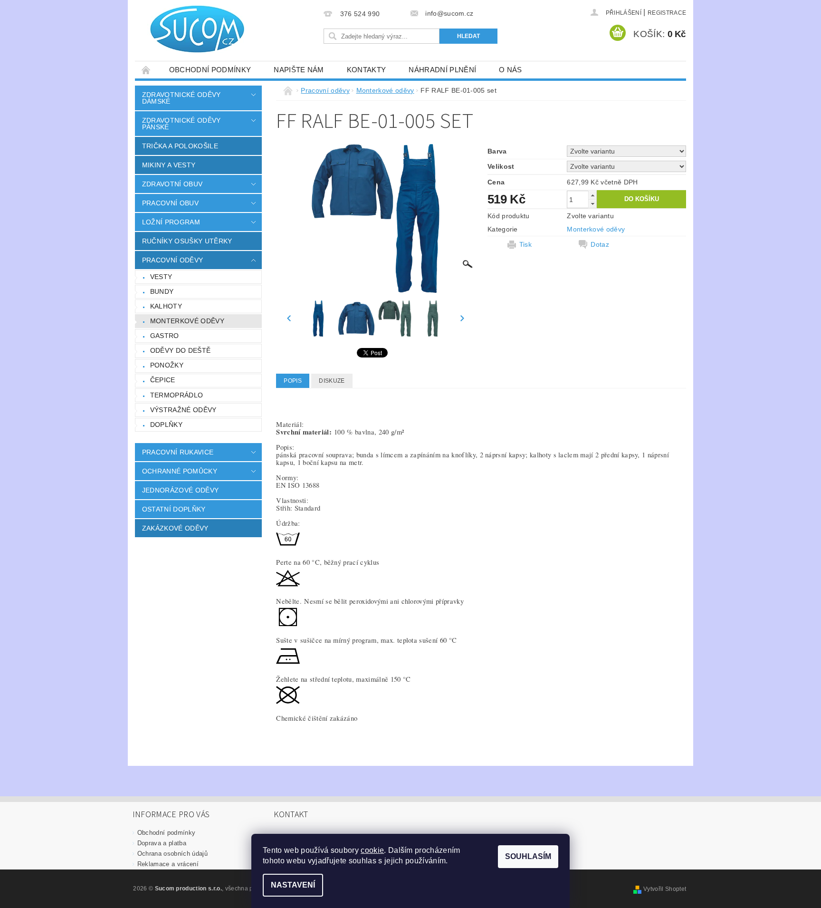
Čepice (162, 380)
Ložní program (171, 222)
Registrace (667, 13)
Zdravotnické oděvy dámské (181, 98)
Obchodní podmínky (210, 70)
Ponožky (166, 365)
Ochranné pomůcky (179, 471)
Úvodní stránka (146, 69)
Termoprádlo (176, 395)
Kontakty (366, 70)
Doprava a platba (161, 843)
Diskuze (331, 380)
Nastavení (293, 885)
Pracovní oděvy (172, 260)
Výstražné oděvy (183, 410)
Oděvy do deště (180, 350)
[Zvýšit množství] (592, 195)
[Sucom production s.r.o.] (192, 29)
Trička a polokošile (180, 146)
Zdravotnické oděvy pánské (181, 123)
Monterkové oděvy (187, 321)
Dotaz (600, 244)
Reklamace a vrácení (168, 864)
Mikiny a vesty (168, 165)
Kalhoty (166, 306)
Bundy (162, 291)
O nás (510, 70)
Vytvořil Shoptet (664, 889)
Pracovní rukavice (177, 452)
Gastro (164, 335)
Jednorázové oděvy (180, 490)
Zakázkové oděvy (175, 528)
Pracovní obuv (170, 203)
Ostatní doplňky (174, 509)
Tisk (525, 244)
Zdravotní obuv (172, 184)
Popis (293, 380)
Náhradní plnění (442, 70)
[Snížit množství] (592, 203)
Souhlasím (528, 856)
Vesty (161, 276)
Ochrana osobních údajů (172, 853)
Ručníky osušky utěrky (187, 241)
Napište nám (299, 70)
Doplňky (166, 424)
